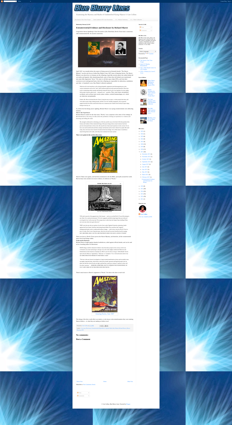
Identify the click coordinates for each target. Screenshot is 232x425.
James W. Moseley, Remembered (145, 64)
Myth (110, 328)
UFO (82, 330)
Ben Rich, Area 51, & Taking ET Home (152, 119)
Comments (144, 30)
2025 (142, 131)
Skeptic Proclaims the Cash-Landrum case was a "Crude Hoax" (151, 92)
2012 (142, 196)
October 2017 (146, 159)
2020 (142, 144)
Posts (142, 27)
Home (104, 381)
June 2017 (145, 169)
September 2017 (146, 161)
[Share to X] (104, 326)
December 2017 (146, 154)
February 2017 (146, 177)
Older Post (130, 381)
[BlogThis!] (102, 326)
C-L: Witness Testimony (121, 19)
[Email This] (100, 326)
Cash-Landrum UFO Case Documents (103, 19)
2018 (142, 149)
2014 (142, 191)
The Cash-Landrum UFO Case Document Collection (152, 102)
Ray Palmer (115, 328)
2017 (142, 151)
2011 (142, 199)
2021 (142, 141)
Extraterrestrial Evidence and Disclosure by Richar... (148, 181)
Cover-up (83, 328)
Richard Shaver (122, 328)
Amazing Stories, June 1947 (104, 314)
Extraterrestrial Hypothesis (98, 328)
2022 (142, 139)
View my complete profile (145, 216)
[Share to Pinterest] (107, 326)
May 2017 (145, 172)
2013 (142, 194)
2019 (142, 146)
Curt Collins (143, 214)
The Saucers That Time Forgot (83, 19)
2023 (142, 136)
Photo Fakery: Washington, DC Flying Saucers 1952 (151, 83)
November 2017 (146, 156)
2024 (142, 134)
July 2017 (145, 167)
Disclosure (88, 328)
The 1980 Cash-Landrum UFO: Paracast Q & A (151, 111)
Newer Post (79, 381)
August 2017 (145, 164)
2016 (142, 186)
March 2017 (145, 174)
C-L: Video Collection (136, 19)
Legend (107, 328)
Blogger (128, 404)
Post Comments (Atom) (89, 384)
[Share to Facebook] (106, 326)
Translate (151, 53)
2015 (142, 188)
